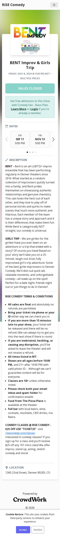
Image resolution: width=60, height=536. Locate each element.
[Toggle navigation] (54, 5)
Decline (38, 529)
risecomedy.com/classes (20, 433)
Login (34, 109)
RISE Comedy (13, 4)
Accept (23, 529)
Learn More (18, 109)
